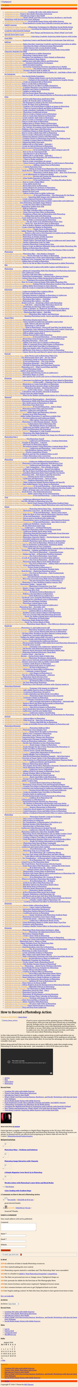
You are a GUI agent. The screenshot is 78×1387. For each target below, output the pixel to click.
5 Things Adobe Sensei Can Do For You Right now (35, 78)
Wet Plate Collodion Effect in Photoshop (29, 210)
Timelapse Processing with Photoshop (31, 280)
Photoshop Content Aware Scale (26, 55)
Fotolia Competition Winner (26, 452)
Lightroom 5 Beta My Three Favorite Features (34, 830)
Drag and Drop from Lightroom (25, 1007)
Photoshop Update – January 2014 (25, 584)
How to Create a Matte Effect (24, 182)
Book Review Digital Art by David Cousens (30, 775)
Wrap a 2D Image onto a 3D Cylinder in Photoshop (33, 490)
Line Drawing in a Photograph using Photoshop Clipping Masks (39, 760)
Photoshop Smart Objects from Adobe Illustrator (32, 562)
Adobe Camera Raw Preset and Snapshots (32, 494)
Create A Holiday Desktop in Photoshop (29, 953)
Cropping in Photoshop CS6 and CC (27, 692)
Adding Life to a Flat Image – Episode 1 (28, 155)
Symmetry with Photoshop (24, 924)
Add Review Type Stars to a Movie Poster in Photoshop (34, 350)
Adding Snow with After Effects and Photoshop (31, 61)
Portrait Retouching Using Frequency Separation (32, 331)
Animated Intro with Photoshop (26, 239)
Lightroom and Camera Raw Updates (27, 847)
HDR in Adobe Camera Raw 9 (25, 333)
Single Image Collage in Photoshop (31, 745)
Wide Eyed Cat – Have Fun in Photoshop (29, 720)
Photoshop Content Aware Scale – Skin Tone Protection (40, 172)
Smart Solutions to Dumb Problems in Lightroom (32, 977)
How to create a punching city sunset (28, 161)
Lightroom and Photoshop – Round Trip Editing (32, 469)
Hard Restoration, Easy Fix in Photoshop (29, 947)
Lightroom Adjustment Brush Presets (28, 499)
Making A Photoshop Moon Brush (27, 248)
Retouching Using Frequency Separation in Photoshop (34, 339)
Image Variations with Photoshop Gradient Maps (36, 915)
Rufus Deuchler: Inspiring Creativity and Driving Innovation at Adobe (40, 44)
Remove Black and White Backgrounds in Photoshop (34, 703)
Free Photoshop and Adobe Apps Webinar (28, 203)
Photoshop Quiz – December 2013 (25, 607)
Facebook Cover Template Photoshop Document (32, 597)
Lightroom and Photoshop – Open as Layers (31, 478)
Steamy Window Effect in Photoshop (28, 773)
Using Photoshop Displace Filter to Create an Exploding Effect (38, 839)
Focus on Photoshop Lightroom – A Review (30, 741)
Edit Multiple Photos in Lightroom (30, 426)
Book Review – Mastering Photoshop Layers (30, 571)
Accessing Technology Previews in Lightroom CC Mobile (36, 67)
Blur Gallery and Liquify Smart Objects (28, 954)
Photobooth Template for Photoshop (27, 960)
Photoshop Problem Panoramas (26, 235)
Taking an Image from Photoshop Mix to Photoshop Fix (38, 169)
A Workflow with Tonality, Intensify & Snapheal (32, 392)
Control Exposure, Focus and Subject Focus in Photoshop (35, 811)
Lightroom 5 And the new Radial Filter (28, 711)
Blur (6, 1080)
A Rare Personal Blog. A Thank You (26, 1000)
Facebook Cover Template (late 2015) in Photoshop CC (34, 259)
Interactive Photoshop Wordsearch (27, 909)
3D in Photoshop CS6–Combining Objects (33, 852)
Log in (7, 1329)
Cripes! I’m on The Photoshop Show (27, 862)
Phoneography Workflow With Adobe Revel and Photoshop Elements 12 (41, 643)
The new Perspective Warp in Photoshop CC (34, 580)
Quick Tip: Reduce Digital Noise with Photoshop (33, 616)
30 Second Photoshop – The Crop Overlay (30, 361)
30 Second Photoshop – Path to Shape (33, 407)
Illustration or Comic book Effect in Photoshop (32, 384)
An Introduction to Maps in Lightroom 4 (32, 958)
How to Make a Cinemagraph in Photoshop (30, 220)
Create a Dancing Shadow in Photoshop (28, 227)
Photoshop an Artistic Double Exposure (29, 237)
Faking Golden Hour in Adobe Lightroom (30, 193)
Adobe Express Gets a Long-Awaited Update (31, 48)
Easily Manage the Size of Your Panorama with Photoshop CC (37, 747)
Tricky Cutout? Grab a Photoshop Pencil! (29, 962)
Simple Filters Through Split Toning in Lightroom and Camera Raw (40, 240)
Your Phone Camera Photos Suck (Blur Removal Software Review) (38, 898)
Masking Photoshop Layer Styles (29, 480)
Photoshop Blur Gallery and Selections (32, 314)
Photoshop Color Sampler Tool (26, 730)
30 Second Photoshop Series (25, 565)
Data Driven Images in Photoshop (30, 707)
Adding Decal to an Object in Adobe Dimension (31, 86)
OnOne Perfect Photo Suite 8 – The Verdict (29, 609)
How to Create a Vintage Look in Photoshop (31, 114)
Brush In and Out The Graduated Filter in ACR (31, 454)
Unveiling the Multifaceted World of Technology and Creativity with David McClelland (38, 1106)
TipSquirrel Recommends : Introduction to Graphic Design (39, 80)
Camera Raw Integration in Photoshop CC (33, 752)
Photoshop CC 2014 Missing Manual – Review (31, 422)
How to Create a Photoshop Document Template (32, 135)
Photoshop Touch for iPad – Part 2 (27, 990)
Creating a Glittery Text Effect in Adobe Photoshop (33, 837)
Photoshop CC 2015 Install (25, 325)
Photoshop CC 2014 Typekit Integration (32, 431)
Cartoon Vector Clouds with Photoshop (29, 750)
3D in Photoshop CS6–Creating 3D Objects (33, 877)
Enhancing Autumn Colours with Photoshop (31, 137)
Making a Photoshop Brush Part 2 (27, 875)
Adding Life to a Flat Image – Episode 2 (28, 144)
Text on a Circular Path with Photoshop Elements (33, 614)
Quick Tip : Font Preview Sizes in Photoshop (32, 223)
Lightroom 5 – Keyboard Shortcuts (28, 528)
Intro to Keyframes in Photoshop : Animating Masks (34, 545)
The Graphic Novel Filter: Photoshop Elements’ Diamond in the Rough (41, 766)
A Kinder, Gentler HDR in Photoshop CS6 (33, 900)
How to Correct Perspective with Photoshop (30, 148)
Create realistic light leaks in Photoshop (29, 118)
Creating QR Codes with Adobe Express (31, 12)
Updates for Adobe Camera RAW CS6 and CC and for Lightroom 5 (37, 637)
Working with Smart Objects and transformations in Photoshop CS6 (40, 873)
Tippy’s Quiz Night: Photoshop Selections (28, 14)
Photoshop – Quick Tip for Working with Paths (33, 966)
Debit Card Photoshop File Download (28, 429)
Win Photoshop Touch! (24, 439)
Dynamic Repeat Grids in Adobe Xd (27, 70)
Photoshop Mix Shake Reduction (26, 433)
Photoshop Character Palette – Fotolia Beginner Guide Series (37, 537)
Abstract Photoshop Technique (26, 535)
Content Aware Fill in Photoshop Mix (30, 424)
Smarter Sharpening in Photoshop (30, 807)
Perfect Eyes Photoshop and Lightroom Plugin (31, 125)
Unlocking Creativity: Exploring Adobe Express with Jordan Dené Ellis (31, 1110)
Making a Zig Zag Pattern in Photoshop (29, 594)
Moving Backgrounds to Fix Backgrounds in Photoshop (35, 796)
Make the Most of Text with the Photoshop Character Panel (36, 514)
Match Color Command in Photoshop (28, 733)
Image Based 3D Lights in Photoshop (31, 732)
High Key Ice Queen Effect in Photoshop (29, 669)
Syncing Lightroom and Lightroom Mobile (30, 418)
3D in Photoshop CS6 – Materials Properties (34, 849)
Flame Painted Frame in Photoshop (29, 1005)
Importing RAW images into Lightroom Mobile (34, 197)
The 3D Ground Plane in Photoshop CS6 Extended (36, 949)
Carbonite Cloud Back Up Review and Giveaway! (34, 699)
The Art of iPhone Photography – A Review (30, 675)
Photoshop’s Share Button (25, 59)
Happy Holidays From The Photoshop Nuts (29, 943)
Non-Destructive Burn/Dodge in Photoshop (32, 979)
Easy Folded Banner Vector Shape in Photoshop (32, 484)
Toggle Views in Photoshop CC (31, 229)
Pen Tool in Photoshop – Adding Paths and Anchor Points (39, 563)
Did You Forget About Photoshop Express (29, 93)
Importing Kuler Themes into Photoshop (29, 737)
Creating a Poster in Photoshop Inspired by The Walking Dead (37, 138)
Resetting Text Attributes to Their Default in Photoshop (35, 57)
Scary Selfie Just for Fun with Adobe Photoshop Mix (33, 218)
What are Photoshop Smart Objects (27, 764)
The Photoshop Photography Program (27, 679)
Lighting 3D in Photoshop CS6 (28, 798)
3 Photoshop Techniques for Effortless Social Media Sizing (39, 27)
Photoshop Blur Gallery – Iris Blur (27, 301)
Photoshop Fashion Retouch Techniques (29, 911)
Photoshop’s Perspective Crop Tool (30, 586)
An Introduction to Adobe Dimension (28, 53)
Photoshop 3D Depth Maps (27, 618)
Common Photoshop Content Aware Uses (29, 244)
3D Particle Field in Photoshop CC (30, 592)
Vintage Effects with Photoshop (26, 970)
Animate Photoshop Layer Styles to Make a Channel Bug (35, 541)
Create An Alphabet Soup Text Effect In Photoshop (33, 792)
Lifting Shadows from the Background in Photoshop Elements (37, 985)
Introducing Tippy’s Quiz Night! (25, 16)
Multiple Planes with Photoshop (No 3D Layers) (34, 869)
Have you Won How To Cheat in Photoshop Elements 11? (37, 805)
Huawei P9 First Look (22, 191)
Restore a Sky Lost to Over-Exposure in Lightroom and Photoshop (40, 233)
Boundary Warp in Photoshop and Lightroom (31, 189)
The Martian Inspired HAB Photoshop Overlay (31, 297)
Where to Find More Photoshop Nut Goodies (30, 879)
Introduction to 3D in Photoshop (26, 154)
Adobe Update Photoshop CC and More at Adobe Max (32, 416)
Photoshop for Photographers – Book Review (30, 399)
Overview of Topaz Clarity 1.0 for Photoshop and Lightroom (36, 758)
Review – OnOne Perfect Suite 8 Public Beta (29, 656)
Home (7, 5)
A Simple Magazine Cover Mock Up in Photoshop (33, 87)
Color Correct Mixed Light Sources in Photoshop (35, 631)
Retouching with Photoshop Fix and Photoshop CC (33, 157)
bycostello (12, 1200)
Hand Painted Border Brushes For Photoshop (31, 801)
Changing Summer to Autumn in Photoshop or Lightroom (36, 295)
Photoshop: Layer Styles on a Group (27, 735)
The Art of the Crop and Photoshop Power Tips (33, 222)
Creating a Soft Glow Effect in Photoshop (29, 274)
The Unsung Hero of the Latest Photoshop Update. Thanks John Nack (40, 257)
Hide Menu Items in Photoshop (26, 886)
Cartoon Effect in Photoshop (25, 718)
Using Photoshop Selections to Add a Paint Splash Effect (35, 310)
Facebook (17, 1136)
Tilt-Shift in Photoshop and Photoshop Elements (32, 365)
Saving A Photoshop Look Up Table (27, 242)
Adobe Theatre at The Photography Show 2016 (31, 231)
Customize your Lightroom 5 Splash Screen (34, 647)
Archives (4, 1304)
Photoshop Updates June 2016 (24, 206)
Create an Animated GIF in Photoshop (28, 82)
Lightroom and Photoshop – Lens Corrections (35, 448)
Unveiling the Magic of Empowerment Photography (34, 46)
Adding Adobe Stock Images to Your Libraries (31, 286)
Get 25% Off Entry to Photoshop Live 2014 (29, 501)
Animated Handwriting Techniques (29, 63)
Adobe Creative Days (21, 781)
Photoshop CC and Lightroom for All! (27, 628)
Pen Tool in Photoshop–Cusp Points (31, 556)
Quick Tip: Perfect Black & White (27, 622)
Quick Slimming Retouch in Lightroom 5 (29, 767)
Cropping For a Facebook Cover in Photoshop (31, 599)
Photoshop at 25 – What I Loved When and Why (31, 367)
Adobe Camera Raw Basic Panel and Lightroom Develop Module (38, 488)
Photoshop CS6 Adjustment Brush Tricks (33, 932)
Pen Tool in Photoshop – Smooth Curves (33, 560)
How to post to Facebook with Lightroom (29, 518)
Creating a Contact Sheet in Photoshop (28, 140)
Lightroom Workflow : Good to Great (28, 524)
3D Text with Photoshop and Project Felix (30, 99)
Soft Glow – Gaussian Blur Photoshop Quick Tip (33, 305)
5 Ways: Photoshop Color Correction (28, 456)
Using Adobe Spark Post (23, 184)
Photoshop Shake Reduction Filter (27, 620)
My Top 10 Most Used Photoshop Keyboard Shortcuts (34, 471)
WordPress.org (10, 1335)
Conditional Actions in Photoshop (27, 913)
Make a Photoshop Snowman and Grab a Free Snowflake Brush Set (39, 956)
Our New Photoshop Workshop (26, 682)
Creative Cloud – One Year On (24, 654)
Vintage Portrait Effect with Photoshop (28, 335)
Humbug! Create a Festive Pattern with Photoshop (33, 613)
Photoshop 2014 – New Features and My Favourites (33, 475)
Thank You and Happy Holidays (26, 601)
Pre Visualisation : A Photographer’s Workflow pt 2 (33, 822)
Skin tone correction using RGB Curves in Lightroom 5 (34, 579)
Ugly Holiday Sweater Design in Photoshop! (30, 964)
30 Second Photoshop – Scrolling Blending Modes (38, 180)
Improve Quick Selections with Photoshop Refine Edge (34, 650)
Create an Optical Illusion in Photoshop (29, 146)
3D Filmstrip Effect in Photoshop (30, 681)
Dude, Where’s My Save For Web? (27, 324)
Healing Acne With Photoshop (25, 414)
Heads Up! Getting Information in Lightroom (34, 841)
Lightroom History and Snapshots (30, 762)
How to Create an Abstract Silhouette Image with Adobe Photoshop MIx (41, 246)
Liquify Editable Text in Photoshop (27, 754)
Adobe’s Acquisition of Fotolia (24, 371)
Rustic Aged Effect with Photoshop (30, 777)
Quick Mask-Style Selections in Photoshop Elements (34, 709)
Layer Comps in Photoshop (28, 907)
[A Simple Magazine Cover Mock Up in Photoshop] (8, 1168)
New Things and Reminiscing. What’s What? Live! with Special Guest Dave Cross (35, 1108)
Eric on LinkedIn (7, 1296)
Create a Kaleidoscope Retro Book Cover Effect (32, 694)
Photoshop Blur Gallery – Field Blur (27, 299)
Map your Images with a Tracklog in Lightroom (32, 348)
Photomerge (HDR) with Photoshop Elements (31, 401)
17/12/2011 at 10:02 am (25, 1200)
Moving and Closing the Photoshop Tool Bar (36, 176)
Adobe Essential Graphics (23, 65)
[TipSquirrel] (39, 2)
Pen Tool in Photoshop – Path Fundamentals (34, 573)
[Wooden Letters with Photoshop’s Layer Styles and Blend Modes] (8, 1179)
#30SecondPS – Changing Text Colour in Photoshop (39, 382)
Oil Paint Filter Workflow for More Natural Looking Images (36, 633)
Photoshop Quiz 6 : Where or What (25, 941)
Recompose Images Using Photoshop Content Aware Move (36, 446)
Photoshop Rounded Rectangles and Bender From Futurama (37, 533)
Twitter (23, 1136)
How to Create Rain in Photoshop (26, 84)
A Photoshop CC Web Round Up (25, 800)
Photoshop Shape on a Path (24, 375)
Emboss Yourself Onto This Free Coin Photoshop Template (36, 845)
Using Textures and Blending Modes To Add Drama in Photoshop (39, 163)
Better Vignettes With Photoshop (26, 1002)
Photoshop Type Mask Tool (24, 405)
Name (3, 1234)
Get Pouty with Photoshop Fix (25, 293)
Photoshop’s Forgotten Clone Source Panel (30, 917)
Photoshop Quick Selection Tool (26, 677)
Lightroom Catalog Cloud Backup (30, 713)
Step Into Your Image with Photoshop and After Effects (34, 854)
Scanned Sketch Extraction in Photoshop (33, 783)
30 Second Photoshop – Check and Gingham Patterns (39, 486)
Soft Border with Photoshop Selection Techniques (33, 648)
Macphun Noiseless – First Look (26, 341)
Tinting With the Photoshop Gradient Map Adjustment (40, 284)
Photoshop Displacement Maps (26, 320)
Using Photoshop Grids (23, 369)
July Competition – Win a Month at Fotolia (32, 467)
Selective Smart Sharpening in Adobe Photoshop (32, 888)
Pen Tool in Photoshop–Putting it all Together (35, 543)
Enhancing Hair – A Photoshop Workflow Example (33, 554)
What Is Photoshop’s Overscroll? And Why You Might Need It (38, 327)
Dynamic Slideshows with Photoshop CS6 (30, 894)
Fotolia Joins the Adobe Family (24, 393)
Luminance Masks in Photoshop (26, 698)
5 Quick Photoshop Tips (23, 167)
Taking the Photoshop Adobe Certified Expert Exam (33, 529)
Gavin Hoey (22, 1017)
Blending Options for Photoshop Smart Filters (32, 885)
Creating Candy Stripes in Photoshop (28, 664)
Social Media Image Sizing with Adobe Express (34, 21)
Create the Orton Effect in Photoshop (28, 205)
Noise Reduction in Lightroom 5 (29, 596)
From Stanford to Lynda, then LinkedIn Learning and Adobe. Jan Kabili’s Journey (35, 1103)
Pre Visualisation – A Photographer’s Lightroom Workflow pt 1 (38, 858)
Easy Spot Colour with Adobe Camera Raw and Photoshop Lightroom (40, 939)
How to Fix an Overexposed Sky (26, 152)
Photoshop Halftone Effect (27, 728)
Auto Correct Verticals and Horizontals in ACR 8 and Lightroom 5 (38, 660)
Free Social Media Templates (24, 76)
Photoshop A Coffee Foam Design (26, 951)
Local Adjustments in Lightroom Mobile (29, 174)
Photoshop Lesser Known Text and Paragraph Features (35, 784)
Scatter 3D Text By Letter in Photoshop (28, 101)
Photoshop (9, 1083)
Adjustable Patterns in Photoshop (29, 987)
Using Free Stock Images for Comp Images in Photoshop (35, 809)
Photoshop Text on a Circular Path (27, 851)
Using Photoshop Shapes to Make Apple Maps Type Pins (35, 922)
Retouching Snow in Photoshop (26, 186)
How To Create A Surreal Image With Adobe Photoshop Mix (36, 282)
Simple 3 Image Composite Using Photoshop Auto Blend (35, 588)
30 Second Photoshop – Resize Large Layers (36, 512)
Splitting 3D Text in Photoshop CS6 (30, 981)
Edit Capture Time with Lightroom (30, 420)
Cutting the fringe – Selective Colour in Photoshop (33, 919)
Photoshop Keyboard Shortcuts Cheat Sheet (30, 652)
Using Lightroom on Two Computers (28, 546)
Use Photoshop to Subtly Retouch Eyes (30, 988)
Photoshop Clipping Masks (24, 934)
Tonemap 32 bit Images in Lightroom (31, 688)
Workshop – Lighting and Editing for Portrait (31, 550)
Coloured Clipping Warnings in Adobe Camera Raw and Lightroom (39, 201)
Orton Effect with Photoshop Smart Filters (33, 973)
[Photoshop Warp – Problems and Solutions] (8, 1146)
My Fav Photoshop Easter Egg (25, 526)
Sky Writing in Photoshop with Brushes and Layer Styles (35, 803)
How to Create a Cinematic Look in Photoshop (31, 120)
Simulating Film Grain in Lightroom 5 (31, 605)
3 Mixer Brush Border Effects (25, 945)
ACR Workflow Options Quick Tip (28, 450)
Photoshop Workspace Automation (30, 658)
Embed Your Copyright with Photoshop (29, 635)
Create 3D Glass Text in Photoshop (27, 104)
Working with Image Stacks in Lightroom (33, 998)
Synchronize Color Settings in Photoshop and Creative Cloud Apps (39, 329)
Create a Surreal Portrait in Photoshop (28, 199)
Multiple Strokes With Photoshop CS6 (28, 824)
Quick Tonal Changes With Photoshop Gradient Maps (36, 503)
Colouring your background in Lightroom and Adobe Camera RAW (38, 788)
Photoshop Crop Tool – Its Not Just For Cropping (32, 511)
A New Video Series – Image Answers (30, 390)
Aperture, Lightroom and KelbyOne (26, 410)
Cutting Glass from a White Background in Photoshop (34, 278)
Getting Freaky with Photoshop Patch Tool (30, 639)
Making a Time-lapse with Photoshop (28, 129)
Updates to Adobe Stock (23, 91)
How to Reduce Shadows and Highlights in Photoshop (34, 225)
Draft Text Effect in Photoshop (25, 749)
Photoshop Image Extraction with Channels (34, 696)
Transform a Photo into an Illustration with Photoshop (35, 214)
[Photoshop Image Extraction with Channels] (7, 1157)
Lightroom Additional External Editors (32, 461)
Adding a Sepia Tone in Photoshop (32, 165)
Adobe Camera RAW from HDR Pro (27, 705)
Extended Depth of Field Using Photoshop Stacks (35, 577)
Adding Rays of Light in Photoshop (27, 261)
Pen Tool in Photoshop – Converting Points (34, 552)
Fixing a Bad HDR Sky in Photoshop (31, 722)
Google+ (29, 1136)
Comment (4, 1222)
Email (3, 1239)
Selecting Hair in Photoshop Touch (27, 826)
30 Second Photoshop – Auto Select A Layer (35, 522)
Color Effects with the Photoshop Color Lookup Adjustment (38, 856)
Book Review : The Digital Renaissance (28, 492)
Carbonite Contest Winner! (26, 671)
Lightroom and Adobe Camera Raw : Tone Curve (32, 427)
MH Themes (29, 1384)
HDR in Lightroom (21, 208)
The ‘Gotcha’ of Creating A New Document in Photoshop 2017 (37, 127)
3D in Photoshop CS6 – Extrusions (30, 868)
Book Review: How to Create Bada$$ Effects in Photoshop (35, 171)
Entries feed (9, 1331)
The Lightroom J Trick (22, 273)
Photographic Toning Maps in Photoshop (30, 871)
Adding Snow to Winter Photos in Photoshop (31, 123)
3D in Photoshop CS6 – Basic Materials (32, 860)
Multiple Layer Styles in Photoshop (27, 89)
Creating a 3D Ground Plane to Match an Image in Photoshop (37, 106)
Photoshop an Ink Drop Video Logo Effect (30, 307)
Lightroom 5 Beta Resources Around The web (30, 828)
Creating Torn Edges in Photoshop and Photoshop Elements (37, 786)
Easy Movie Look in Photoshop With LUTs (31, 356)
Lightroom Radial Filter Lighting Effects (29, 291)
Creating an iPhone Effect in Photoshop (29, 971)
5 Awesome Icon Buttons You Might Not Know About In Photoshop (39, 380)
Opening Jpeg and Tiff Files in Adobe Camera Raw (32, 975)
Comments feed (11, 1333)
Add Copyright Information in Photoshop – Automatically (39, 701)
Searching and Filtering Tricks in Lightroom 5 (31, 373)
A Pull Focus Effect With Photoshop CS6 (29, 883)
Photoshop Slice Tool (22, 590)
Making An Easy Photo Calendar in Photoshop (31, 996)
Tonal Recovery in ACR (22, 645)
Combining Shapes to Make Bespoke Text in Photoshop (35, 131)
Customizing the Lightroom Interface (31, 641)
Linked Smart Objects (22, 575)
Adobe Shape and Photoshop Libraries (30, 412)
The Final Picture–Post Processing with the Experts (33, 864)
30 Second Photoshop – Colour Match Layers (36, 337)
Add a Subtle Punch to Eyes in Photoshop (29, 690)
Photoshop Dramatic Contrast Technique (33, 817)
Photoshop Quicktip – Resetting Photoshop (31, 388)
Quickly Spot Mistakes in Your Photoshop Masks (32, 743)
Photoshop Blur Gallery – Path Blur (28, 312)
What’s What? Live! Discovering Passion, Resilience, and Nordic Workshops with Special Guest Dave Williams (38, 18)
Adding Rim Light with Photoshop (28, 216)
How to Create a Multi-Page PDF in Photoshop (31, 133)
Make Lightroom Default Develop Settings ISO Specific (35, 482)
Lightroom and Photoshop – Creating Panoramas (36, 441)
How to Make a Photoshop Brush (26, 905)
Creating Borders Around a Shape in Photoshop (32, 386)
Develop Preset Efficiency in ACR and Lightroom (35, 790)
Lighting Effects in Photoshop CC (30, 611)
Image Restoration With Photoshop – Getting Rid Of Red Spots (37, 866)
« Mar (3, 1360)
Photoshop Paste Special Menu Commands (30, 843)
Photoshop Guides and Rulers (28, 890)
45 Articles (16, 1126)
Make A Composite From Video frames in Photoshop (34, 344)
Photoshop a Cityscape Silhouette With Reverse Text (34, 463)
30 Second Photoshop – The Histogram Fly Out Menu (39, 195)
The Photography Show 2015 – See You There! (30, 358)
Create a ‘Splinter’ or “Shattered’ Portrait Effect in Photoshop (37, 308)
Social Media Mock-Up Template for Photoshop (31, 968)
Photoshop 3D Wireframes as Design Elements (31, 994)
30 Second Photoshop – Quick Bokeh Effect (30, 516)
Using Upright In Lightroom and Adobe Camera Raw (34, 322)
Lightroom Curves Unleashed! (28, 769)
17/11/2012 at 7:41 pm (23, 1208)
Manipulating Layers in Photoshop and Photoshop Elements (37, 520)
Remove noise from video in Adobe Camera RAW (32, 662)
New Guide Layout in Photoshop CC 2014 (29, 403)
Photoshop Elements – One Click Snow (29, 363)
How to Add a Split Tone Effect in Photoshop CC (32, 346)
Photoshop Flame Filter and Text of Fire (29, 409)
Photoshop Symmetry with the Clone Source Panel (36, 630)
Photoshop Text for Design (24, 992)
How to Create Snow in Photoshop (26, 121)
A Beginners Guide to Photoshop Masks (29, 359)
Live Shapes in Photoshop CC (28, 673)
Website (10, 1136)
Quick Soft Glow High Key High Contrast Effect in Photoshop (39, 548)
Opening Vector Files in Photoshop (30, 477)
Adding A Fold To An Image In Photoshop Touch (32, 771)
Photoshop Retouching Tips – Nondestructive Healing (38, 509)
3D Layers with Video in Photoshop (30, 1004)
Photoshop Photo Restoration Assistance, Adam (32, 930)
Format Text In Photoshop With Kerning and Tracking (35, 779)
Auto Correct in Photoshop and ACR (27, 818)
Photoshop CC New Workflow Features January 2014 (33, 582)
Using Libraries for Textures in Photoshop (30, 188)
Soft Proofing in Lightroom (24, 820)
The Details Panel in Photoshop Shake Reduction (38, 69)
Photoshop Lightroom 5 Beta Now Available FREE (32, 832)
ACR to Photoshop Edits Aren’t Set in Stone (30, 892)
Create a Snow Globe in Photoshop (27, 936)
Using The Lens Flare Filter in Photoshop (30, 212)
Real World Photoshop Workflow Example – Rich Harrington (37, 756)
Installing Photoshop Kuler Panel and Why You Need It (35, 473)
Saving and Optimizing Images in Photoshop (34, 937)
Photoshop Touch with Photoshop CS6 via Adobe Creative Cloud (38, 834)
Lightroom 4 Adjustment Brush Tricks (32, 920)
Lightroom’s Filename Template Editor (29, 739)
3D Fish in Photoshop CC (26, 667)
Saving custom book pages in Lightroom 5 (30, 665)
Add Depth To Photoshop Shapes (26, 444)
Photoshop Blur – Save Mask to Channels (30, 254)
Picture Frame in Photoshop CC (28, 567)
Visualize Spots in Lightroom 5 (25, 794)
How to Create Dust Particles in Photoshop (30, 116)
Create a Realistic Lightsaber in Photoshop (30, 110)
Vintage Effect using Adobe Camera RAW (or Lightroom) (35, 835)
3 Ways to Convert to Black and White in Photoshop (33, 108)
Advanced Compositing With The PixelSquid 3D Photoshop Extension (40, 271)
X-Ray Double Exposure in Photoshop (28, 178)
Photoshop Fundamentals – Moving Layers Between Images (36, 276)
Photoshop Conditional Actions (26, 112)
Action (7, 1078)
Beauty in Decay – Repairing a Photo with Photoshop (33, 303)
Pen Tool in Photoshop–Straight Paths (32, 569)
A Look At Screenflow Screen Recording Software (32, 558)
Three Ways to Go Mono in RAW (25, 983)
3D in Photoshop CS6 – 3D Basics (30, 881)
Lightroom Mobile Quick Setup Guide (28, 531)
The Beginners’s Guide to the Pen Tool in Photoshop (34, 103)
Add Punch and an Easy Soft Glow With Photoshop (33, 896)
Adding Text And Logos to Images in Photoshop (32, 342)
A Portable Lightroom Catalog (25, 539)
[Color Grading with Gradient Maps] (9, 1187)
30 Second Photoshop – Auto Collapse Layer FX (37, 150)
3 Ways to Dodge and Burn (24, 159)
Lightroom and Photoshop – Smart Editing (33, 465)
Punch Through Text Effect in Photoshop (32, 256)
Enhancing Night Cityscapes (24, 142)
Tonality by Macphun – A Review (26, 443)
